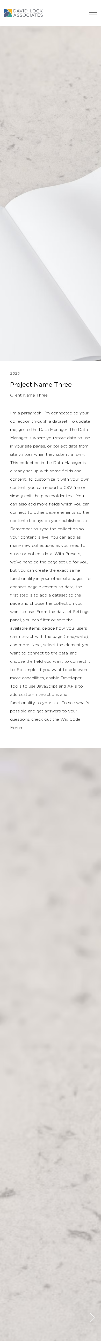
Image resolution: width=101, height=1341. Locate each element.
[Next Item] (92, 1318)
